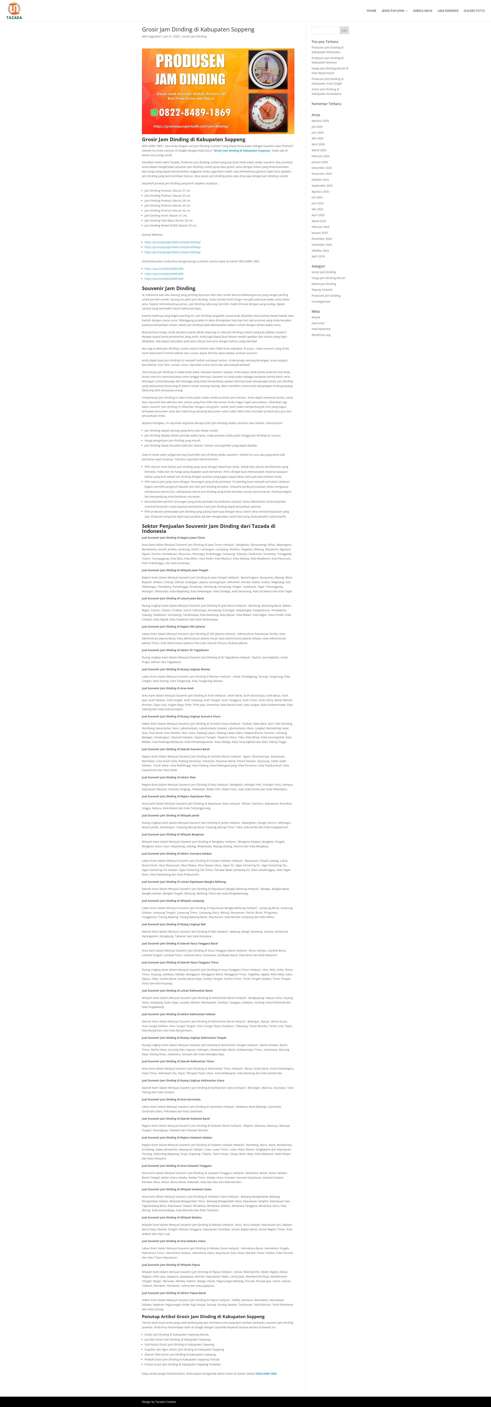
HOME (371, 11)
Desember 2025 (322, 168)
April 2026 (318, 144)
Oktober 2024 (320, 250)
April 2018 (318, 256)
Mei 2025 (317, 209)
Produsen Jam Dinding (326, 295)
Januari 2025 (320, 233)
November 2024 (322, 244)
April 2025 (318, 215)
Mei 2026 (317, 138)
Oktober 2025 (320, 179)
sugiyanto (154, 36)
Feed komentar (321, 329)
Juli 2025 (317, 197)
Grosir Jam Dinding (194, 36)
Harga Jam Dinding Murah (328, 278)
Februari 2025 (321, 227)
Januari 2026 (320, 162)
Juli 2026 (317, 126)
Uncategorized (321, 301)
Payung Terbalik (322, 289)
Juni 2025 (318, 203)
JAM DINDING (448, 11)
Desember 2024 (322, 238)
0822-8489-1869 (266, 1373)
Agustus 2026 (320, 120)
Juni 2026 (318, 132)
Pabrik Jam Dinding (324, 284)
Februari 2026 (321, 156)
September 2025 (322, 185)
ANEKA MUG (422, 11)
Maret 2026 (319, 150)
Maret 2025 (319, 221)
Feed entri (318, 323)
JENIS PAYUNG (392, 11)
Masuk (316, 317)
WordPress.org (321, 335)
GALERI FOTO (474, 11)
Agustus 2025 (320, 191)
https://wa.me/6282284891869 (164, 269)
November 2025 (322, 174)
